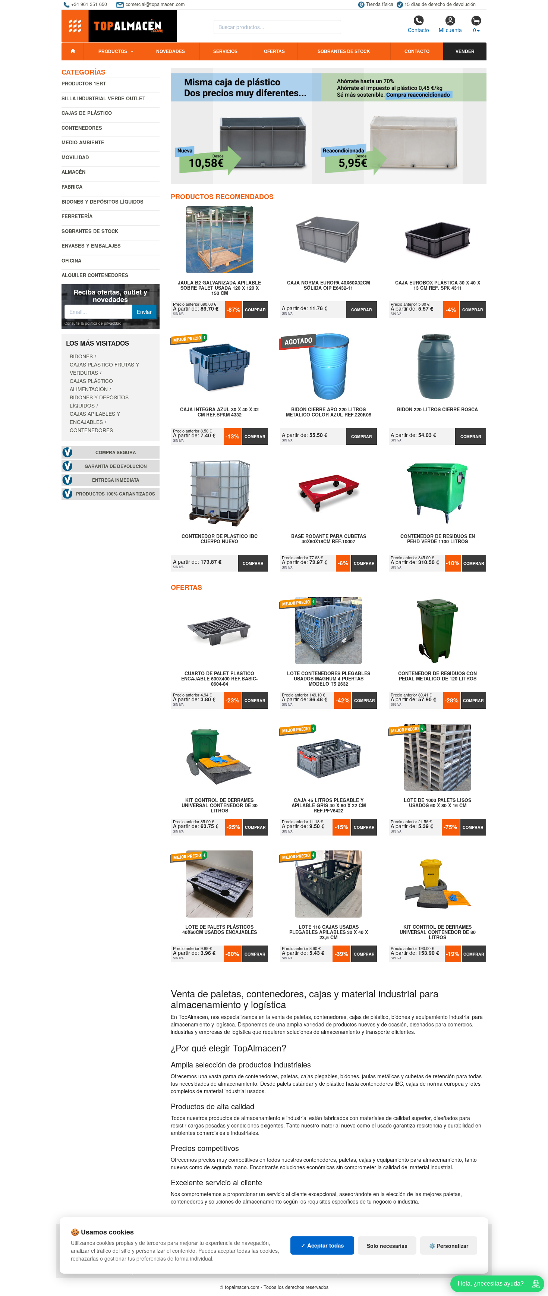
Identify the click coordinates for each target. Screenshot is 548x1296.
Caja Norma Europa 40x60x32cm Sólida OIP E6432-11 (328, 285)
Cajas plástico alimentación (91, 385)
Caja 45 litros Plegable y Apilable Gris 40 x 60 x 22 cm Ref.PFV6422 (329, 805)
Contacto (418, 30)
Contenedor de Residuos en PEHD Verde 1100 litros (437, 539)
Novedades (170, 51)
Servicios (225, 51)
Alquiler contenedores (95, 275)
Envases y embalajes (91, 245)
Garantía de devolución (116, 466)
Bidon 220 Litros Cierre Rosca (437, 410)
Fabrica (72, 186)
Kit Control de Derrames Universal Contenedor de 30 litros (220, 805)
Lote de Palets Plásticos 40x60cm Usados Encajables (219, 929)
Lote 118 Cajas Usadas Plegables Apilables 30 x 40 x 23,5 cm (328, 932)
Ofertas (274, 51)
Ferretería (77, 216)
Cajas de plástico (87, 112)
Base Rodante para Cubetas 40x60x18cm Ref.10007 (328, 539)
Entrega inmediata (115, 480)
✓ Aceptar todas (322, 1245)
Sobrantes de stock (344, 51)
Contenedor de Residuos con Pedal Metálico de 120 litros (437, 676)
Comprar (255, 309)
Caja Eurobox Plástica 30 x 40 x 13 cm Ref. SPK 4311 (437, 285)
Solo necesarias (387, 1245)
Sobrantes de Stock (90, 231)
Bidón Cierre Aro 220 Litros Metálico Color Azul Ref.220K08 (328, 412)
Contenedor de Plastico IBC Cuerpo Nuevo (220, 539)
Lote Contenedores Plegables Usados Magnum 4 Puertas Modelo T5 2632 (328, 678)
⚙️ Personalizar (448, 1245)
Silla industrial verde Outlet (103, 98)
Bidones (81, 356)
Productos (112, 51)
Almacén (73, 171)
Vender (465, 51)
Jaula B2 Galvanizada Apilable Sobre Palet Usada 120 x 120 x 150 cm (219, 288)
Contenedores (82, 127)
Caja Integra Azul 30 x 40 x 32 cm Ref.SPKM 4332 (219, 412)
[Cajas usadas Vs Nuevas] (329, 126)
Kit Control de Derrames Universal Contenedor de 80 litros (438, 932)
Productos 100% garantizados (115, 494)
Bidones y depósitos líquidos (103, 201)
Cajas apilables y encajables (95, 417)
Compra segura (115, 452)
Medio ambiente (83, 142)
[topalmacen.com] (119, 25)
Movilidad (75, 157)
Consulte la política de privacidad (93, 323)
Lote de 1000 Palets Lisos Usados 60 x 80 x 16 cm (437, 803)
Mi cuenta (450, 30)
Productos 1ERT (84, 83)
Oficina (71, 260)
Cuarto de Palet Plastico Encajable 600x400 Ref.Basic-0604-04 (219, 678)
